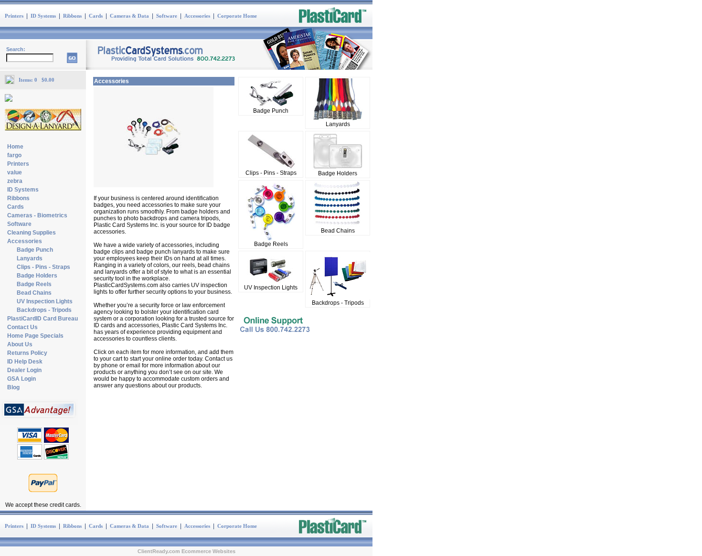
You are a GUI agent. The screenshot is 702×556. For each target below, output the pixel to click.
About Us (19, 344)
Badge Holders (37, 275)
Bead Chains (34, 292)
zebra (14, 181)
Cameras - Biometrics (37, 215)
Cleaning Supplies (31, 232)
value (14, 172)
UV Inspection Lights (45, 301)
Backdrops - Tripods (44, 310)
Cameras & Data (129, 16)
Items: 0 (30, 80)
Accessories (197, 16)
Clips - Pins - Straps (43, 267)
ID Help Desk (25, 361)
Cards (96, 16)
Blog (13, 387)
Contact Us (22, 327)
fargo (14, 155)
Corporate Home (237, 16)
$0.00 (48, 80)
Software (166, 16)
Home (15, 146)
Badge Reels (34, 284)
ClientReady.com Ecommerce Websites (186, 551)
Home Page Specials (35, 335)
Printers (14, 16)
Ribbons (72, 16)
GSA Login (21, 378)
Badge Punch (35, 249)
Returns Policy (27, 353)
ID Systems (43, 16)
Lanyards (30, 258)
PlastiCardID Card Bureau (42, 318)
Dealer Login (24, 370)
